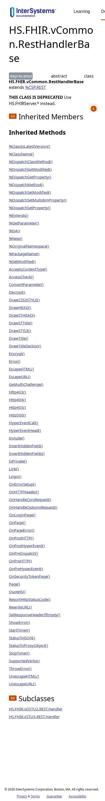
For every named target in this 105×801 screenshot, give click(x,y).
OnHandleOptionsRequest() (33, 507)
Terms (35, 796)
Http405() (17, 407)
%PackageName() (24, 253)
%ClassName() (21, 153)
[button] (13, 116)
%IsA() (14, 230)
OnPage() (17, 522)
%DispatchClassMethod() (30, 161)
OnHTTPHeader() (24, 491)
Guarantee (54, 796)
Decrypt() (17, 292)
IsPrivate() (18, 461)
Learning (82, 11)
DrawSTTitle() (20, 322)
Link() (14, 468)
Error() (14, 361)
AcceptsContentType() (28, 269)
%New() (15, 238)
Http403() (17, 391)
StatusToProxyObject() (28, 645)
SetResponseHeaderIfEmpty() (34, 614)
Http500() (17, 415)
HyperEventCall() (23, 422)
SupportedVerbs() (24, 660)
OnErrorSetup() (22, 484)
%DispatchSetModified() (30, 192)
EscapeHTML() (21, 368)
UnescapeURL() (22, 683)
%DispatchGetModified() (30, 169)
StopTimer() (19, 653)
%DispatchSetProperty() (29, 207)
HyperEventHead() (25, 430)
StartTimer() (19, 630)
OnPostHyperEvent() (27, 545)
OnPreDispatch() (23, 553)
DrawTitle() (18, 338)
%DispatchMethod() (26, 184)
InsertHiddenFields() (27, 453)
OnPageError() (21, 530)
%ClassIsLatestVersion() (29, 146)
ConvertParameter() (26, 284)
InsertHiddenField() (26, 445)
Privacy (22, 796)
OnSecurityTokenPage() (29, 576)
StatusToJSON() (22, 637)
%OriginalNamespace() (29, 246)
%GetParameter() (24, 223)
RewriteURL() (20, 607)
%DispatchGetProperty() (30, 176)
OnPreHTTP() (20, 560)
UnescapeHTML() (24, 676)
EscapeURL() (20, 376)
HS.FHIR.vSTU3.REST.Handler (34, 716)
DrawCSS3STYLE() (24, 299)
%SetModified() (22, 261)
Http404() (17, 399)
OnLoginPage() (22, 514)
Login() (15, 476)
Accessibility (77, 796)
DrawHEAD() (20, 307)
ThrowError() (20, 668)
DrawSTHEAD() (22, 315)
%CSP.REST (35, 87)
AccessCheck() (21, 276)
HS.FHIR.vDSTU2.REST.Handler (35, 708)
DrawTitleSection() (25, 345)
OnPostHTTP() (21, 537)
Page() (14, 583)
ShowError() (19, 622)
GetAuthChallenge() (26, 384)
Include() (16, 438)
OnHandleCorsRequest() (30, 499)
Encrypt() (17, 353)
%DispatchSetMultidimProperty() (38, 199)
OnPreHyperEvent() (26, 568)
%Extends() (18, 215)
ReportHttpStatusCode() (29, 599)
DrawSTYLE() (20, 330)
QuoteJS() (17, 591)
